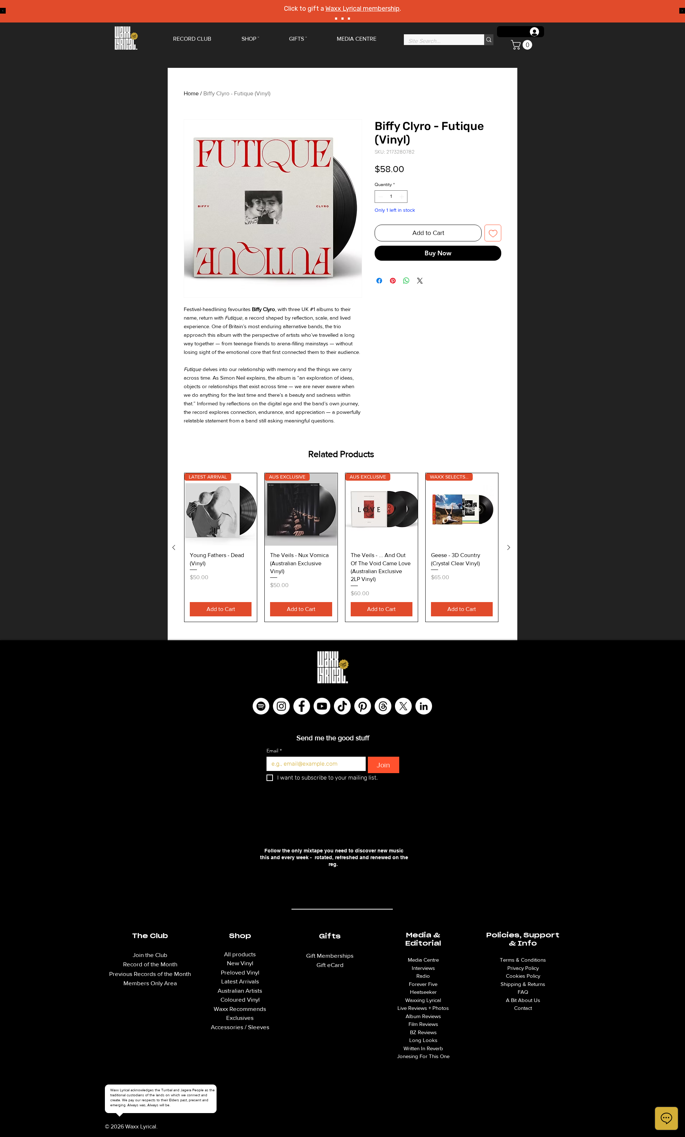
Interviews (423, 968)
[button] (522, 45)
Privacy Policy (523, 968)
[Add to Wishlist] (492, 233)
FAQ (523, 992)
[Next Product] (508, 547)
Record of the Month (150, 964)
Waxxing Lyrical (423, 1000)
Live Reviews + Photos (423, 1008)
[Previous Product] (173, 547)
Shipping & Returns (523, 984)
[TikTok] (342, 706)
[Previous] (3, 11)
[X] (403, 706)
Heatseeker (423, 992)
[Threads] (383, 706)
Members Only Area (150, 983)
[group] (341, 547)
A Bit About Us (523, 1000)
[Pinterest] (362, 706)
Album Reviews (423, 1016)
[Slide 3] (349, 18)
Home (191, 93)
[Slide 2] (342, 18)
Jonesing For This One (423, 1056)
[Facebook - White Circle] (301, 706)
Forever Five (423, 984)
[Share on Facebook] (379, 280)
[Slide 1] (336, 18)
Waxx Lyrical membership (362, 8)
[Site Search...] (488, 39)
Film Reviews (423, 1024)
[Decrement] (380, 197)
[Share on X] (420, 280)
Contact (523, 1008)
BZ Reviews (423, 1032)
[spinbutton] (391, 197)
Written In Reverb (423, 1048)
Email (274, 751)
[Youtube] (322, 706)
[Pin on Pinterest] (393, 280)
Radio (423, 976)
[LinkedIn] (423, 706)
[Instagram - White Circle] (281, 706)
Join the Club (150, 954)
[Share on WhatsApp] (406, 280)
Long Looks (423, 1040)
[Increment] (402, 197)
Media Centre (423, 960)
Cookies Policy (523, 976)
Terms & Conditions (523, 960)
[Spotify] (261, 706)
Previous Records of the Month (150, 973)
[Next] (682, 11)
